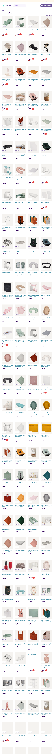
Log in (50, 1)
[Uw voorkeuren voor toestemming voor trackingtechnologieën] (52, 752)
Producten (8, 5)
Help (46, 1)
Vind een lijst (42, 1)
